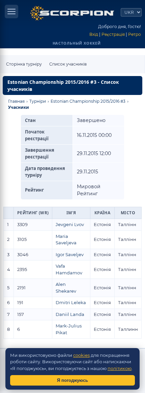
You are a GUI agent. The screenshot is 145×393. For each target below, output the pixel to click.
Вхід (93, 34)
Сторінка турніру (24, 64)
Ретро (134, 34)
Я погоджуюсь (72, 380)
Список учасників (68, 64)
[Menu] (11, 11)
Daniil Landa (70, 314)
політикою (120, 368)
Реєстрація (113, 34)
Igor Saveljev (70, 254)
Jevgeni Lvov (70, 224)
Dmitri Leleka (71, 302)
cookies (81, 355)
